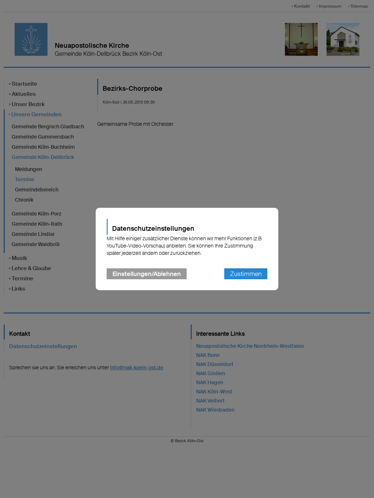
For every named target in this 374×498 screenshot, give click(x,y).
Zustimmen (246, 274)
